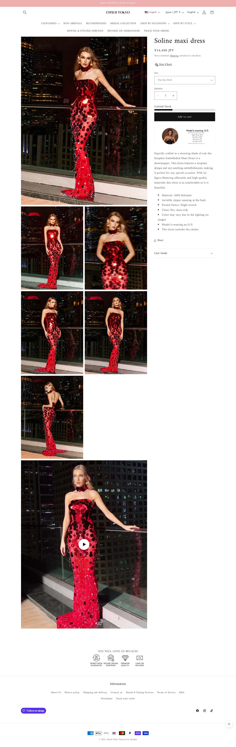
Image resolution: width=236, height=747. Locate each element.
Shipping (174, 56)
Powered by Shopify (128, 739)
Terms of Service (166, 692)
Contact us (116, 692)
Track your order (125, 699)
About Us (56, 693)
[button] (25, 12)
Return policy (72, 692)
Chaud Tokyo (113, 739)
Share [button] (160, 240)
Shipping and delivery (95, 692)
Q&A (181, 692)
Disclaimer (107, 699)
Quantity (158, 89)
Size (156, 73)
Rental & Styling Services (140, 692)
